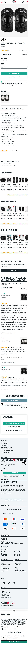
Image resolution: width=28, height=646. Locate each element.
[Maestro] (14, 519)
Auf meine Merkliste (15, 77)
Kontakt (2, 571)
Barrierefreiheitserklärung (6, 597)
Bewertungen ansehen (23, 50)
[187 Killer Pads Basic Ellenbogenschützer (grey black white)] (5, 102)
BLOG (16, 567)
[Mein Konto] (23, 2)
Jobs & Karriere (18, 563)
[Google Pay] (14, 529)
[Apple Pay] (5, 529)
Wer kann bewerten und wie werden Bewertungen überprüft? (12, 284)
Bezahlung (3, 561)
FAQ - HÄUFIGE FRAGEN (8, 450)
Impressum (3, 587)
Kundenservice (7, 452)
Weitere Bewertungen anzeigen (15, 396)
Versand (5, 441)
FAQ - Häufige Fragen (5, 568)
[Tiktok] (8, 583)
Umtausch (5, 445)
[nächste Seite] (26, 288)
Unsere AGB (3, 591)
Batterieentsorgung (4, 569)
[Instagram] (3, 583)
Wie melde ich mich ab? (16, 476)
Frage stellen (15, 270)
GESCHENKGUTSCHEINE (20, 571)
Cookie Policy (3, 594)
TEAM (16, 569)
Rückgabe (5, 443)
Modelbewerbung (18, 564)
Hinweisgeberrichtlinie (5, 595)
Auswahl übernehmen (15, 632)
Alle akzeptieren (15, 642)
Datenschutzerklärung (5, 592)
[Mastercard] (5, 519)
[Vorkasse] (22, 529)
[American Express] (5, 524)
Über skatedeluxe (18, 561)
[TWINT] (14, 524)
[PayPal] (22, 524)
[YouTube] (14, 583)
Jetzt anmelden (14, 472)
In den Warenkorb (15, 73)
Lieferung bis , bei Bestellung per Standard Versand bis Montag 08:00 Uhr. (12, 83)
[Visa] (22, 519)
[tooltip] (26, 54)
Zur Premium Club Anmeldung (15, 500)
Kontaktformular (20, 543)
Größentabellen (7, 448)
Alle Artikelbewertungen (5, 567)
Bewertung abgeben (15, 400)
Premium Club (12, 404)
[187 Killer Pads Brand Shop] (14, 39)
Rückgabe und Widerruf (5, 564)
